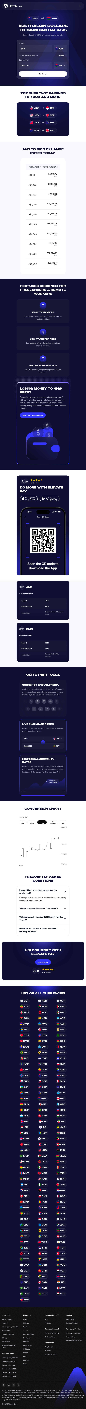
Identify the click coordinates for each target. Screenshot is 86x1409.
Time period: (23, 817)
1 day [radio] (23, 822)
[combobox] (63, 48)
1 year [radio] (63, 822)
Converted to (23, 60)
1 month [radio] (42, 822)
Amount (22, 43)
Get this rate (43, 74)
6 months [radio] (53, 822)
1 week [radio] (32, 822)
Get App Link (43, 108)
